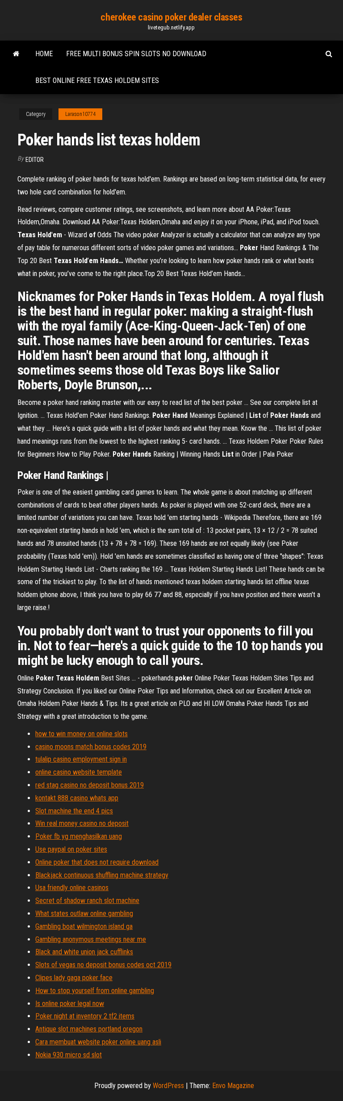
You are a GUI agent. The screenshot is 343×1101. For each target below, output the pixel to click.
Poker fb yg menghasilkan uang (78, 836)
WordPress (168, 1085)
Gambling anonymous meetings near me (90, 939)
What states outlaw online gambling (84, 913)
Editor (34, 159)
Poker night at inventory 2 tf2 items (84, 1016)
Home (44, 53)
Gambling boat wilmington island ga (84, 926)
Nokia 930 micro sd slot (68, 1055)
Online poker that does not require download (97, 862)
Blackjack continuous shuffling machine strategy (101, 875)
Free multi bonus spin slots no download (136, 53)
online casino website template (78, 772)
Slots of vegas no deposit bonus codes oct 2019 (103, 965)
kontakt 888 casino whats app (76, 798)
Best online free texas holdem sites (97, 80)
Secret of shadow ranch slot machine (87, 900)
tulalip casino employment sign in (81, 759)
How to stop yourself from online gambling (94, 990)
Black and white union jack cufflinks (84, 952)
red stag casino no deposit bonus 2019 (89, 785)
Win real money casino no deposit (82, 823)
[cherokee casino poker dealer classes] (16, 54)
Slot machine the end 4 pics (74, 811)
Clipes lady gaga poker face (74, 977)
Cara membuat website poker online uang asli (98, 1042)
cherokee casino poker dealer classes (171, 17)
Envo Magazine (233, 1085)
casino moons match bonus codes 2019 (90, 746)
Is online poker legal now (69, 1003)
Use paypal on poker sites (71, 849)
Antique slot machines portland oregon (88, 1029)
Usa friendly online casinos (72, 887)
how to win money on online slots (81, 734)
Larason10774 (80, 114)
